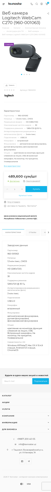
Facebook (22, 461)
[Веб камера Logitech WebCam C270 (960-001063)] (25, 57)
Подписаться (40, 381)
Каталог (7, 396)
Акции (6, 402)
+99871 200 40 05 (26, 439)
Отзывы (32, 232)
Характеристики (13, 232)
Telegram (29, 461)
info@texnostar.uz (27, 444)
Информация (9, 422)
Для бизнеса (9, 429)
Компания (8, 416)
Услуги (6, 409)
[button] (21, 74)
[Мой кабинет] (41, 4)
